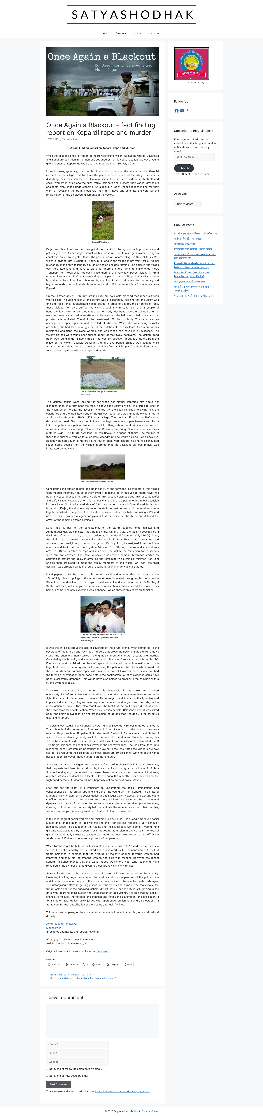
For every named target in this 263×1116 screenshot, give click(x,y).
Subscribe (184, 168)
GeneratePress (150, 1111)
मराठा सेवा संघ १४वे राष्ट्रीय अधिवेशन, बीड (194, 295)
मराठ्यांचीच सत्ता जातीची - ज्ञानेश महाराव (193, 249)
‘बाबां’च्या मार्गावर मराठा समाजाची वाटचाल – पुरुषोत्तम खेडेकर (72, 974)
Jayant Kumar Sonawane (61, 923)
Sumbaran (102, 951)
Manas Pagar (54, 927)
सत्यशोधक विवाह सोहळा (185, 243)
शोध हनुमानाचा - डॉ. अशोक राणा (189, 281)
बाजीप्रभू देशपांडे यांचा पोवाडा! (188, 238)
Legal (135, 33)
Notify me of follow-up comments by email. (75, 1068)
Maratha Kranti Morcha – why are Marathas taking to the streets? (83, 978)
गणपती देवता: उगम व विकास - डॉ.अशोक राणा (195, 233)
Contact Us (154, 33)
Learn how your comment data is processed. (122, 1091)
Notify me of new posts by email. (69, 1075)
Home (106, 33)
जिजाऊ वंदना (121, 33)
